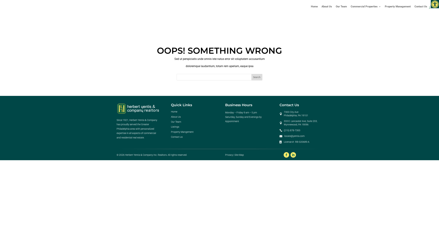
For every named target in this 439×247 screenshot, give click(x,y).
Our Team (341, 6)
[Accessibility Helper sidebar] (435, 4)
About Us (327, 6)
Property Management (398, 6)
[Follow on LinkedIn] (293, 155)
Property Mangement (182, 132)
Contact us (177, 137)
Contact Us (420, 6)
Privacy (229, 155)
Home (314, 6)
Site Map (239, 155)
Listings (175, 126)
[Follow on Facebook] (286, 155)
